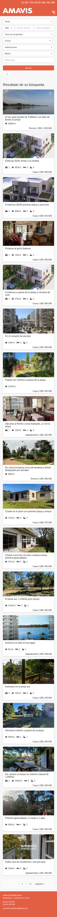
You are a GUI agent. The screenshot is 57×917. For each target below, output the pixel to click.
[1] (28, 48)
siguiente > (39, 884)
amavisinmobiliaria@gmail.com (15, 908)
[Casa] (28, 35)
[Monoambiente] (28, 46)
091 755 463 (31, 2)
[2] (28, 55)
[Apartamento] (28, 33)
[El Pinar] (27, 42)
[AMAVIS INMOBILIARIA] (17, 11)
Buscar (28, 68)
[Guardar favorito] (50, 94)
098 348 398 (48, 2)
